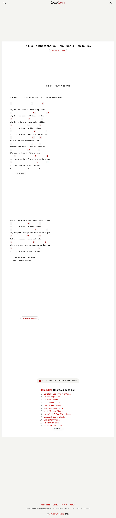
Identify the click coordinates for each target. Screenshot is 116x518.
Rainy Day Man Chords (53, 426)
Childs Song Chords (52, 397)
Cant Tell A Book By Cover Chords (57, 394)
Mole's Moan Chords (52, 420)
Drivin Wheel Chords (52, 403)
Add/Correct (45, 505)
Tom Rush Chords (58, 51)
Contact (56, 505)
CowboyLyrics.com (56, 514)
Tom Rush (46, 390)
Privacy (72, 505)
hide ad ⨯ (20, 173)
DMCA (64, 505)
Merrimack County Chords (54, 417)
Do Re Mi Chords (51, 400)
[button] (4, 3)
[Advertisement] (58, 23)
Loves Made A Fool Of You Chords (57, 414)
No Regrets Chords (51, 423)
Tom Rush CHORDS (29, 318)
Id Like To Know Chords (53, 411)
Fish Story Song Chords (53, 408)
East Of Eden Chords (52, 405)
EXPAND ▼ (58, 429)
